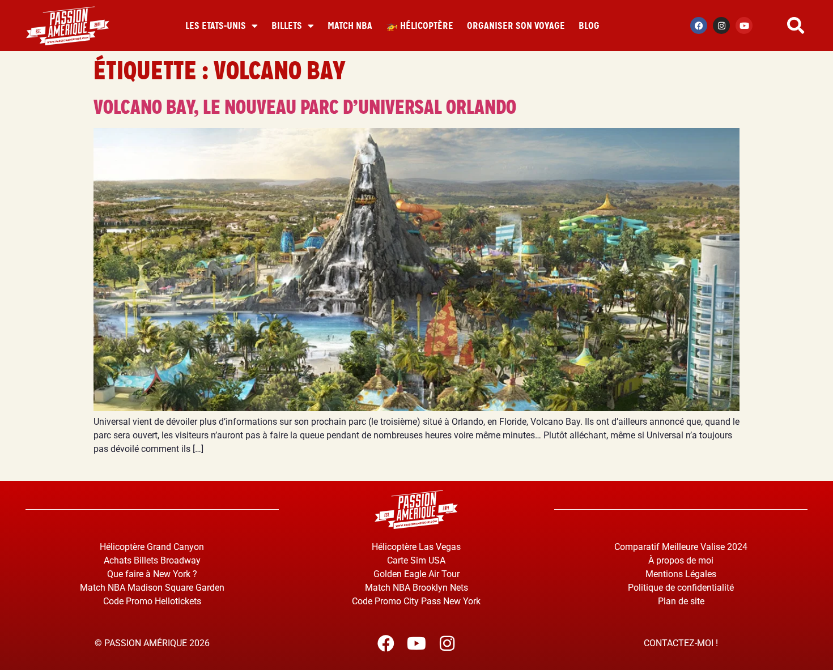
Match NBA (350, 25)
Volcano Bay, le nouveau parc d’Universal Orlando (305, 107)
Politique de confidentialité (681, 587)
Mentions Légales (680, 574)
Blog (589, 25)
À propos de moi (680, 560)
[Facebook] (698, 25)
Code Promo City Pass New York (416, 601)
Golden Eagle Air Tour (416, 574)
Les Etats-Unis (215, 25)
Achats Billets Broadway (152, 560)
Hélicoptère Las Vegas (416, 546)
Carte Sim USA (416, 560)
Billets (286, 25)
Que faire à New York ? (152, 574)
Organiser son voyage (516, 25)
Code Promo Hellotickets (152, 601)
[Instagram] (721, 25)
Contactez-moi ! (681, 643)
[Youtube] (744, 25)
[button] (796, 25)
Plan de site (681, 601)
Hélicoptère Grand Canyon (152, 546)
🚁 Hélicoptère (419, 25)
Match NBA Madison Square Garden (152, 587)
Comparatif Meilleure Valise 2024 (680, 546)
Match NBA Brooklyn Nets (416, 587)
